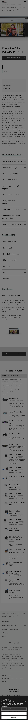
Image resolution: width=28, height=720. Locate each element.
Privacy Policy (5, 706)
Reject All (14, 713)
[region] (14, 708)
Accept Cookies (14, 717)
